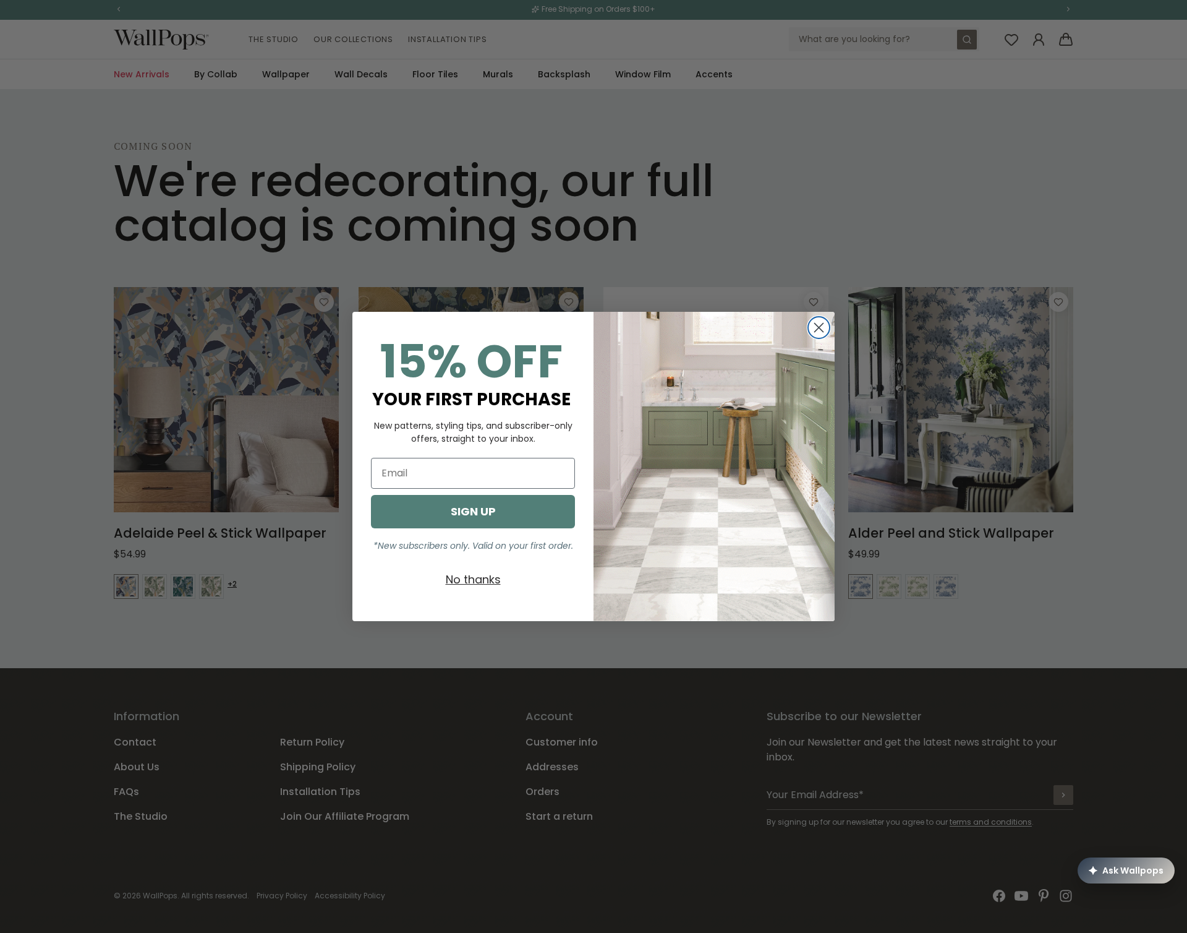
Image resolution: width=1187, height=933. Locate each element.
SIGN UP (473, 511)
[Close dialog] (819, 327)
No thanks (473, 579)
